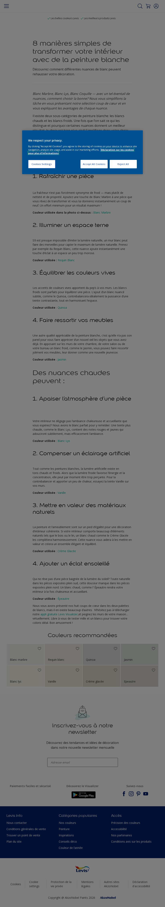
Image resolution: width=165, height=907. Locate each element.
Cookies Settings (42, 164)
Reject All (123, 164)
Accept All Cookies (94, 164)
